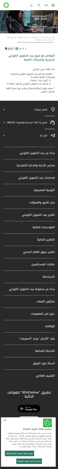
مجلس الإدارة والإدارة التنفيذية (36, 165)
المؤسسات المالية (44, 227)
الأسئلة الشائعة (45, 350)
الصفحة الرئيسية (50, 37)
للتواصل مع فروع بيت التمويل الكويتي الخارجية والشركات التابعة (35, 42)
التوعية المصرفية (44, 190)
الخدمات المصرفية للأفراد (37, 37)
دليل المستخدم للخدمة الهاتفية (44, 40)
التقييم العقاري (45, 375)
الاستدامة (49, 276)
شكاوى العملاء (45, 301)
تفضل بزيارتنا (40, 109)
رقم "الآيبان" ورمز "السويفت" (37, 338)
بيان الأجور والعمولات (42, 202)
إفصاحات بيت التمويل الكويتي (36, 177)
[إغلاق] (5, 420)
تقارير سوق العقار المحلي (39, 251)
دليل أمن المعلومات (43, 313)
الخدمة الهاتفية (11, 37)
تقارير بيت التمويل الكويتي (38, 214)
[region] (28, 442)
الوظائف (50, 326)
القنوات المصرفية (23, 37)
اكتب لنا (43, 135)
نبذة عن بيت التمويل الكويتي (37, 153)
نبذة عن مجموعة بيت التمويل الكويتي (32, 289)
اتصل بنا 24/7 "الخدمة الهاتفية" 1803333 (27, 122)
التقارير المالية (46, 239)
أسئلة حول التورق (44, 363)
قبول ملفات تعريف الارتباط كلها (19, 453)
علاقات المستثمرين (43, 264)
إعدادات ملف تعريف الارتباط (29, 461)
